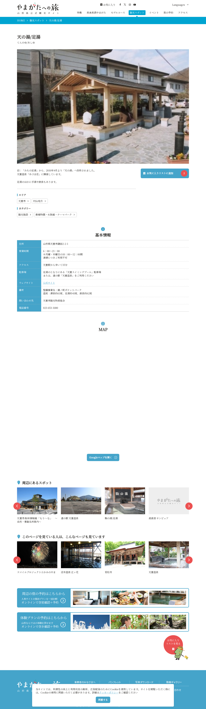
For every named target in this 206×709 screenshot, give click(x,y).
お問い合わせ (174, 690)
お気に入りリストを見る (173, 642)
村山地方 (38, 201)
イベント (154, 12)
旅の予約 (168, 12)
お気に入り (109, 4)
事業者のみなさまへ (84, 682)
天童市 (22, 201)
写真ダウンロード (144, 682)
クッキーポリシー (109, 692)
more (20, 489)
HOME (21, 20)
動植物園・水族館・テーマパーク (54, 214)
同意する (103, 699)
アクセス (183, 12)
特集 (79, 12)
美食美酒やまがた (96, 12)
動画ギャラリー (174, 682)
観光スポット (137, 12)
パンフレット (114, 682)
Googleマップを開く (100, 457)
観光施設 (23, 214)
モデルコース (118, 12)
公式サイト (49, 283)
